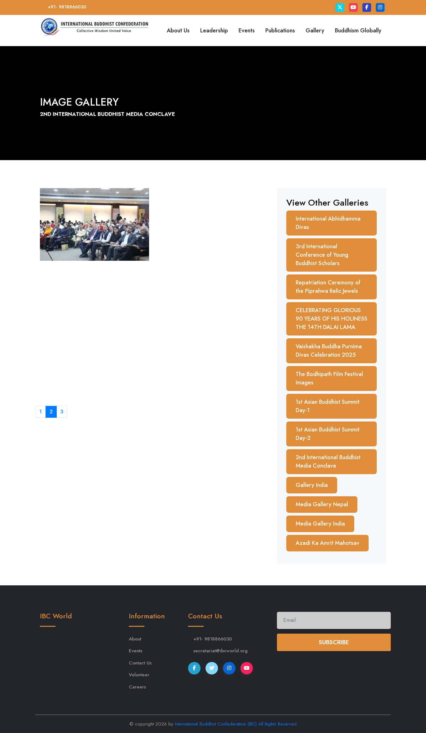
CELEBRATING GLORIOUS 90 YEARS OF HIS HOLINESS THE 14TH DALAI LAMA (331, 318)
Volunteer (139, 674)
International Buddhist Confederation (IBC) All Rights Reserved (236, 724)
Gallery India (312, 485)
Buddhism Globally (358, 30)
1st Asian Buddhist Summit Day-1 (328, 406)
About (135, 638)
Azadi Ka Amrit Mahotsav (327, 543)
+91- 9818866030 (67, 6)
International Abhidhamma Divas (328, 223)
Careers (137, 686)
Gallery (315, 30)
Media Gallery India (320, 524)
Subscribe (334, 642)
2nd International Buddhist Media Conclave (328, 461)
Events (247, 30)
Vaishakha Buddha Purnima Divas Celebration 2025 (329, 350)
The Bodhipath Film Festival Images (329, 378)
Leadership (214, 30)
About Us (178, 30)
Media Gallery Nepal (322, 504)
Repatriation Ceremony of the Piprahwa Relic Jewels (328, 286)
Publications (280, 30)
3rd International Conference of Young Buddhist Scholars (322, 254)
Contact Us (140, 662)
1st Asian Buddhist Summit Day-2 (328, 434)
